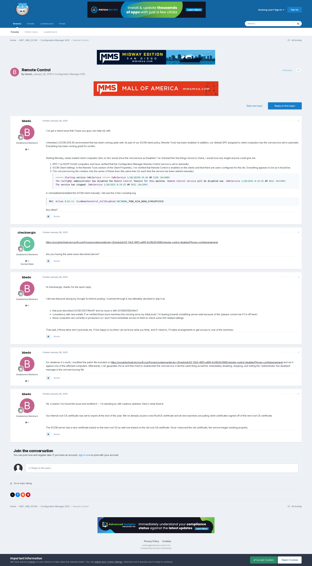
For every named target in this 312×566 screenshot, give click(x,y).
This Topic (285, 23)
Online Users (31, 32)
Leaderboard (50, 32)
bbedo (28, 74)
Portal (62, 23)
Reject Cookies (289, 560)
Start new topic (255, 105)
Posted (55, 120)
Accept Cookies (265, 560)
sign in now (84, 455)
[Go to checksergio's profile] (27, 244)
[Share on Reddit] (23, 494)
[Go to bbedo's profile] (14, 72)
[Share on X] (12, 494)
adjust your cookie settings (108, 561)
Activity (30, 23)
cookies (31, 561)
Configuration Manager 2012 (70, 74)
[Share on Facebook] (17, 494)
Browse (17, 23)
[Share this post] (298, 120)
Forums (15, 32)
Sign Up (294, 9)
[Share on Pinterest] (28, 494)
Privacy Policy (151, 541)
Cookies (166, 541)
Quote (57, 216)
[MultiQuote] (48, 216)
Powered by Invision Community (156, 548)
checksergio (27, 232)
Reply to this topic (285, 105)
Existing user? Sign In (270, 9)
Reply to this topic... (41, 468)
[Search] (298, 23)
